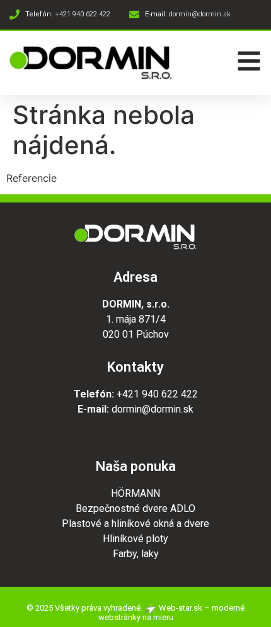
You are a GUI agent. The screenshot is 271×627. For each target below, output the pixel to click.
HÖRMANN (135, 493)
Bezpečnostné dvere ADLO (135, 508)
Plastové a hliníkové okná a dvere (135, 524)
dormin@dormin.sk (152, 409)
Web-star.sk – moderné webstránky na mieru (171, 612)
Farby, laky (136, 554)
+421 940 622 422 (157, 394)
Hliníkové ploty (135, 539)
